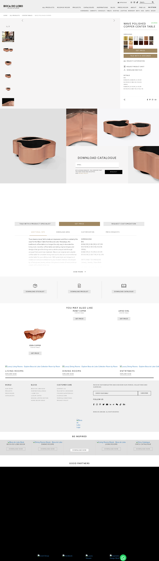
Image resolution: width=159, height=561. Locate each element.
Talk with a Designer (65, 391)
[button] (151, 372)
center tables (27, 15)
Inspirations (102, 7)
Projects (77, 7)
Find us (142, 7)
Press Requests (113, 232)
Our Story (9, 388)
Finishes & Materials (65, 393)
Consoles (101, 11)
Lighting (123, 11)
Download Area (63, 232)
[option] (8, 49)
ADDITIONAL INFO (38, 232)
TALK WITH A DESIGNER (140, 56)
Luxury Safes (36, 395)
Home (5, 15)
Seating (116, 11)
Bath (138, 11)
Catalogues (89, 7)
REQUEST (113, 172)
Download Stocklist (35, 291)
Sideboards (84, 11)
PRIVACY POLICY (83, 173)
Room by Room (63, 7)
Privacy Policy (62, 400)
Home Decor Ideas (38, 400)
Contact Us (61, 388)
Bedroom (131, 11)
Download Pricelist (79, 291)
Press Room (123, 7)
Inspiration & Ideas (38, 391)
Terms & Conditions (64, 398)
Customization (87, 232)
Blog (113, 7)
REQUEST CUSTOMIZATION (124, 224)
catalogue (123, 2)
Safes (147, 11)
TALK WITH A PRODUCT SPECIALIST (35, 224)
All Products (48, 7)
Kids (142, 11)
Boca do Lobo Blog (38, 388)
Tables (109, 11)
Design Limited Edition (39, 398)
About (133, 7)
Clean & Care (62, 395)
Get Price (140, 50)
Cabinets (93, 11)
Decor (153, 11)
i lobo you (35, 393)
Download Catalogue (124, 291)
